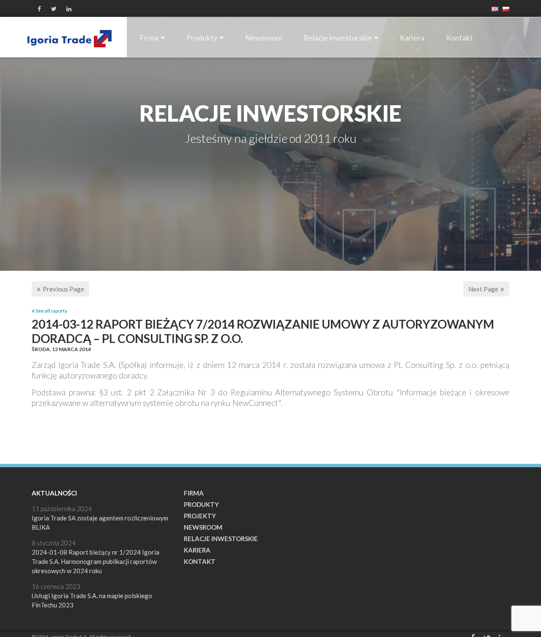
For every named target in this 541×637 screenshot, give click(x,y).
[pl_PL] (503, 8)
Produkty (201, 37)
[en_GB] (492, 8)
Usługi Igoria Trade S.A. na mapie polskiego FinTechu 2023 (92, 600)
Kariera (412, 37)
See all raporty (51, 311)
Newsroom (263, 37)
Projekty (200, 516)
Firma (148, 37)
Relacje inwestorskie (337, 37)
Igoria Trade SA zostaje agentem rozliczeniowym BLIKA (100, 522)
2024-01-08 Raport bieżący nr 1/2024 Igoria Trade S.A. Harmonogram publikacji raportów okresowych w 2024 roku (95, 561)
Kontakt (459, 37)
